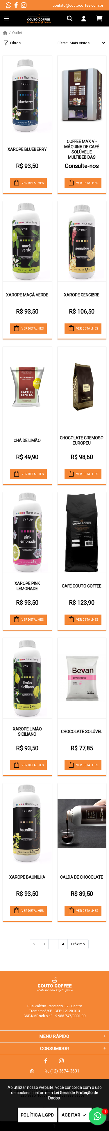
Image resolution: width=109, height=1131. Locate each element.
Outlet (17, 33)
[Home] (5, 33)
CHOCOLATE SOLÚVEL (81, 731)
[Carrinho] (99, 19)
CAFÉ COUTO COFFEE (81, 586)
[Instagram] (23, 5)
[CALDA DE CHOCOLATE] (82, 823)
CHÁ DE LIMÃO (27, 440)
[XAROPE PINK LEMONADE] (27, 532)
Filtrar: (63, 43)
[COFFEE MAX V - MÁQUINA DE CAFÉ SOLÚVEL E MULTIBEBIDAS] (82, 96)
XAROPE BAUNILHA (27, 877)
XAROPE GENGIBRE (81, 295)
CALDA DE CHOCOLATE (81, 877)
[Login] (85, 19)
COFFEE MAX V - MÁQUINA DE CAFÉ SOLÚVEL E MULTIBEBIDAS (81, 149)
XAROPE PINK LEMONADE (27, 586)
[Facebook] (16, 5)
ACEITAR (71, 1115)
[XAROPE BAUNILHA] (27, 823)
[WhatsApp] (8, 5)
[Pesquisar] (71, 19)
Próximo (78, 944)
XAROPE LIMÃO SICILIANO (27, 732)
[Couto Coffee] (38, 18)
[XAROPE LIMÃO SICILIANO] (27, 678)
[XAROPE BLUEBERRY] (27, 96)
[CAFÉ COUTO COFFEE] (82, 532)
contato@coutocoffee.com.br (78, 5)
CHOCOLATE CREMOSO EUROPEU (81, 440)
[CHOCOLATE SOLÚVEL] (82, 678)
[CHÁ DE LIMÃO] (27, 387)
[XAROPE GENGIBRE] (82, 241)
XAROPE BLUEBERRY (27, 149)
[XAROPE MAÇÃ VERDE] (27, 241)
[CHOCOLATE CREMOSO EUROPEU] (82, 387)
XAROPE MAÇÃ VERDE (27, 295)
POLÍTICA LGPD (37, 1115)
